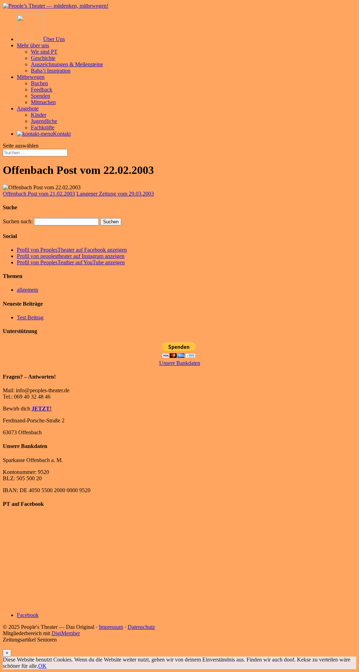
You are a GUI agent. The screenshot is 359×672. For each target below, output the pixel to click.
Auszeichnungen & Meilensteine (67, 64)
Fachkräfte (42, 127)
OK (42, 666)
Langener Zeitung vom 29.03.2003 (115, 194)
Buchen (39, 83)
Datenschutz (141, 627)
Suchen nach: (18, 221)
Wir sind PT (44, 52)
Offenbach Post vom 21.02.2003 (39, 194)
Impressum (111, 627)
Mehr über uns (33, 45)
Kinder (38, 115)
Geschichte (43, 58)
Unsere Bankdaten (179, 363)
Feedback (41, 90)
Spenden (40, 96)
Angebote (28, 108)
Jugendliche (44, 121)
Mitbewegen (31, 77)
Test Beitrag (30, 317)
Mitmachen (43, 102)
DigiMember (66, 633)
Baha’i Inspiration (50, 71)
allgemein (27, 290)
